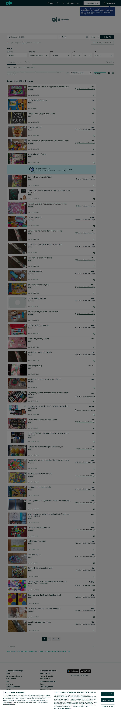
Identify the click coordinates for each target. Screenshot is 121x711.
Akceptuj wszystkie (107, 693)
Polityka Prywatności (9, 704)
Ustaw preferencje (107, 706)
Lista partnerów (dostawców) (63, 708)
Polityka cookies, (42, 702)
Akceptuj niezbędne (107, 700)
